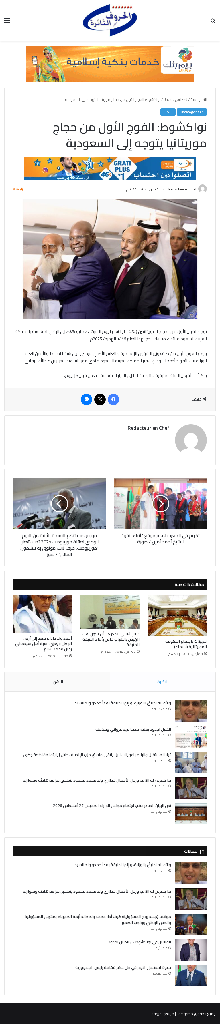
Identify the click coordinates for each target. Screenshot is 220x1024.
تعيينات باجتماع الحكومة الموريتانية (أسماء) (186, 644)
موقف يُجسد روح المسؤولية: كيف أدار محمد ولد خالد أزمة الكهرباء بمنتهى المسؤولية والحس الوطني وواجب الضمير (98, 919)
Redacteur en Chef (182, 189)
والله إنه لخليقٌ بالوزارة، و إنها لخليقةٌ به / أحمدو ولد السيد (123, 703)
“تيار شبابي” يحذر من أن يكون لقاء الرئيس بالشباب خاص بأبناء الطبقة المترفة (111, 639)
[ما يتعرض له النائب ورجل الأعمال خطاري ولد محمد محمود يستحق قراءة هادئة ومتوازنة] (191, 788)
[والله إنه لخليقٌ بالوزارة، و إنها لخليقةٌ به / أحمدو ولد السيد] (191, 711)
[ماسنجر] (86, 399)
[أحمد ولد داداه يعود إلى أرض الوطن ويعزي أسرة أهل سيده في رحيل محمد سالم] (42, 614)
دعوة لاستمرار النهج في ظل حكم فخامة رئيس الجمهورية (123, 967)
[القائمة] (7, 22)
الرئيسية (196, 99)
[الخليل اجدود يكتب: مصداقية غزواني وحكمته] (191, 737)
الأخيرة (162, 682)
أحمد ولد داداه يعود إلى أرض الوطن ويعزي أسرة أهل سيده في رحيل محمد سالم (43, 644)
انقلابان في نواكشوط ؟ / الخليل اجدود (139, 942)
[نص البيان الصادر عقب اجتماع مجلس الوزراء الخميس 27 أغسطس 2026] (191, 813)
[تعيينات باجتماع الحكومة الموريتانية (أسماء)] (177, 615)
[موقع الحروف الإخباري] (110, 20)
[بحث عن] (213, 22)
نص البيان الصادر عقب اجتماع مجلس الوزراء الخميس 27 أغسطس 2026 (112, 805)
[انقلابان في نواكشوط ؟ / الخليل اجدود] (191, 950)
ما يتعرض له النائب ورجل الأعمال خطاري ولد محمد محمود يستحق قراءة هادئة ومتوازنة (97, 780)
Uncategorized (175, 99)
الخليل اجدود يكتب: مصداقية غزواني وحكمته (133, 729)
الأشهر (57, 682)
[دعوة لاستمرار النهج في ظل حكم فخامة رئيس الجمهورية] (191, 975)
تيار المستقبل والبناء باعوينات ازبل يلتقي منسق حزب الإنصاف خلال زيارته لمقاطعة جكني (97, 754)
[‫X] (100, 399)
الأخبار (168, 112)
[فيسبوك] (113, 399)
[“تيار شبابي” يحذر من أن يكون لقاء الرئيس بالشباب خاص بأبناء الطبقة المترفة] (109, 612)
